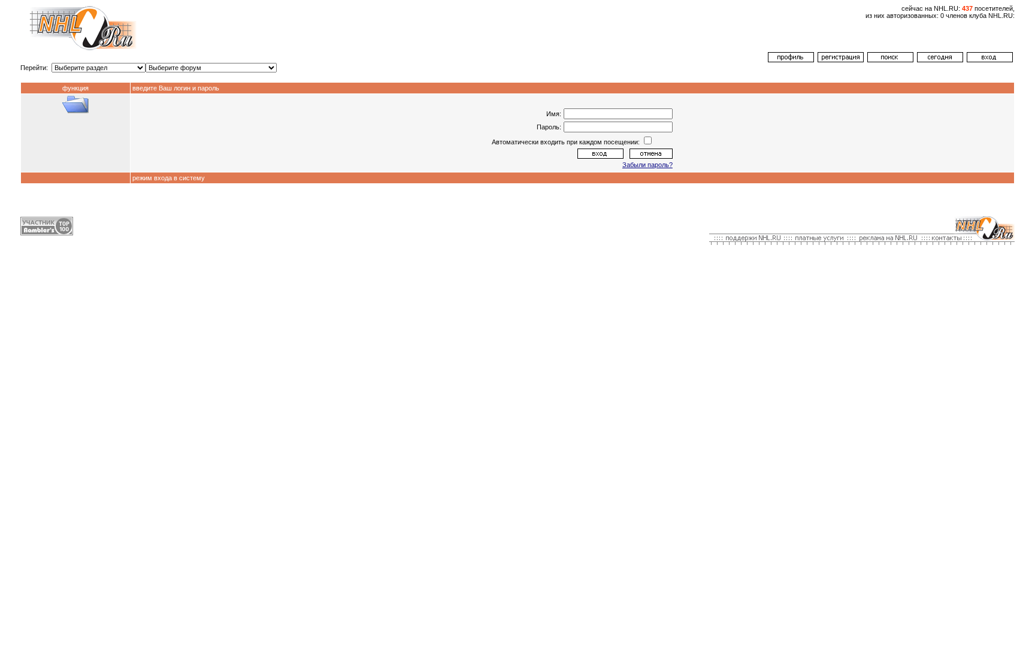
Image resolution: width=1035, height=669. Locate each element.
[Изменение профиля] (791, 59)
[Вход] (990, 59)
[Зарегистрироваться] (841, 59)
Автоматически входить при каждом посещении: (566, 142)
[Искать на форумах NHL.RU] (890, 59)
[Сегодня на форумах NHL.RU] (940, 59)
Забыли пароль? (647, 164)
